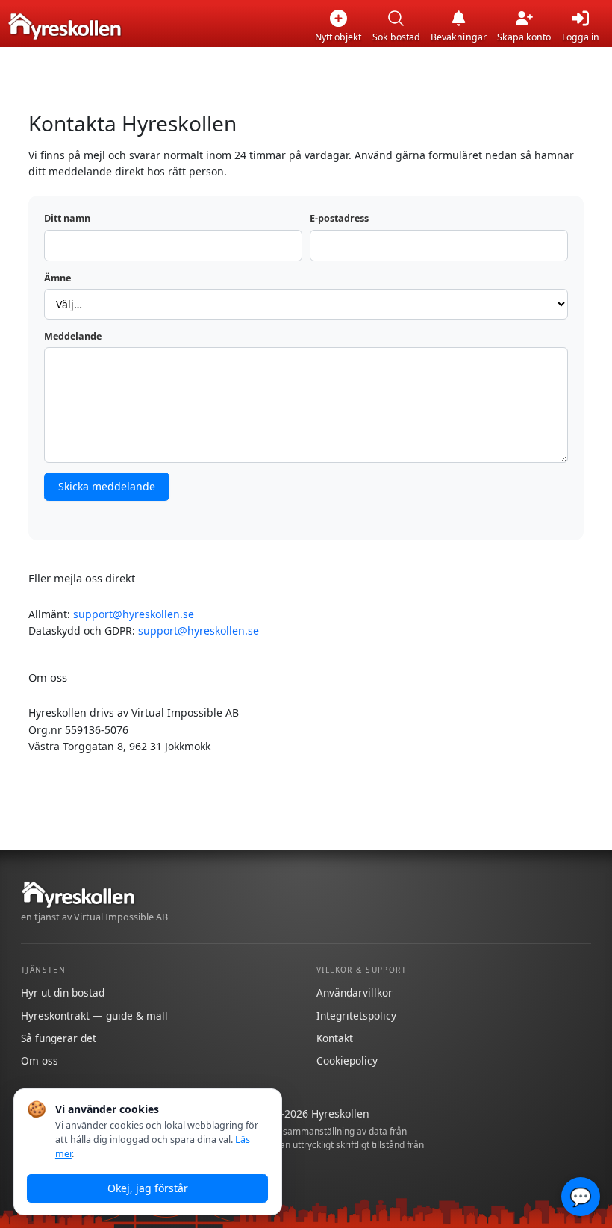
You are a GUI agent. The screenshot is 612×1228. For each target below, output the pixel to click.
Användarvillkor (354, 992)
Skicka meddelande (106, 486)
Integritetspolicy (356, 1016)
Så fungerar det (58, 1038)
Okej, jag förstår (147, 1188)
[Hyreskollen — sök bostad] (64, 26)
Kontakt (334, 1038)
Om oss (39, 1060)
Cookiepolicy (347, 1060)
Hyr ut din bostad (62, 992)
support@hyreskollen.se (133, 614)
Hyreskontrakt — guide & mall (94, 1016)
